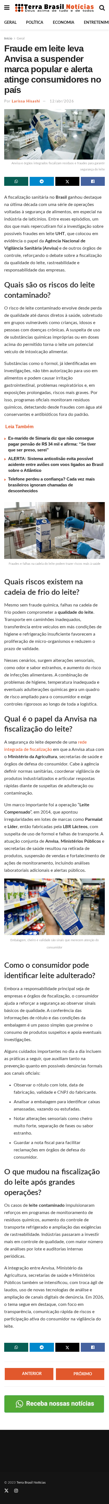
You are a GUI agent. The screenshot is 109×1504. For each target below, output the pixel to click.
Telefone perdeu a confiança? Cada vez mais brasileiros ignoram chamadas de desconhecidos (51, 485)
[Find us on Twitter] (6, 1490)
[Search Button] (102, 8)
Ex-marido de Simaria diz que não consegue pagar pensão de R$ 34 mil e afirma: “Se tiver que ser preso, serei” (52, 444)
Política (34, 23)
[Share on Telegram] (42, 181)
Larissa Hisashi (26, 101)
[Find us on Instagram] (16, 1490)
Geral (10, 23)
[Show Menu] (7, 8)
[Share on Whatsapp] (16, 181)
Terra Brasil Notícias (31, 1482)
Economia (63, 23)
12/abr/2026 (62, 101)
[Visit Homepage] (54, 8)
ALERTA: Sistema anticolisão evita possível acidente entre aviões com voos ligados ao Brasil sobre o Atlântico (55, 464)
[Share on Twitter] (67, 181)
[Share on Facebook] (93, 181)
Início (8, 38)
